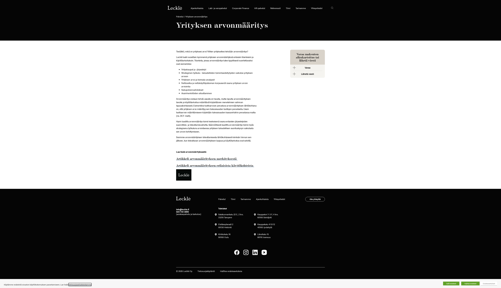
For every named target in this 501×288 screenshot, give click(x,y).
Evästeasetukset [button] (489, 283)
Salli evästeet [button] (451, 283)
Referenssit (275, 8)
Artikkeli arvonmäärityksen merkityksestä (206, 158)
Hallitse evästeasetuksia (231, 271)
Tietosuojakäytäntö (206, 271)
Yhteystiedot (316, 8)
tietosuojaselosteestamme (80, 284)
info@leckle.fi (182, 209)
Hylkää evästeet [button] (470, 283)
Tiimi (288, 8)
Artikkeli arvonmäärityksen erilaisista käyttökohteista (215, 165)
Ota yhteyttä (315, 199)
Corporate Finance (240, 8)
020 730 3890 (182, 211)
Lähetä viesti (307, 73)
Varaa (307, 67)
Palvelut (179, 16)
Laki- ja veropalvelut (217, 8)
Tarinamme (301, 8)
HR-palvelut (259, 8)
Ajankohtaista (197, 8)
